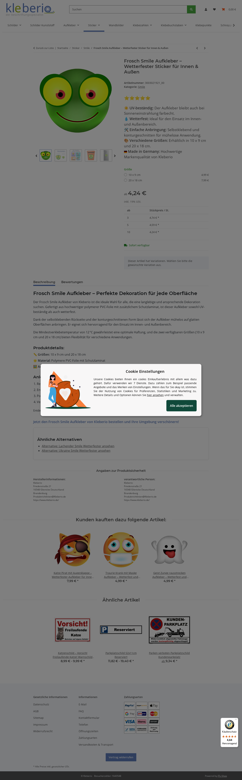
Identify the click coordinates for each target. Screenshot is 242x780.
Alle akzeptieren (181, 406)
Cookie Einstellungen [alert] (145, 371)
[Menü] (236, 720)
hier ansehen (155, 395)
